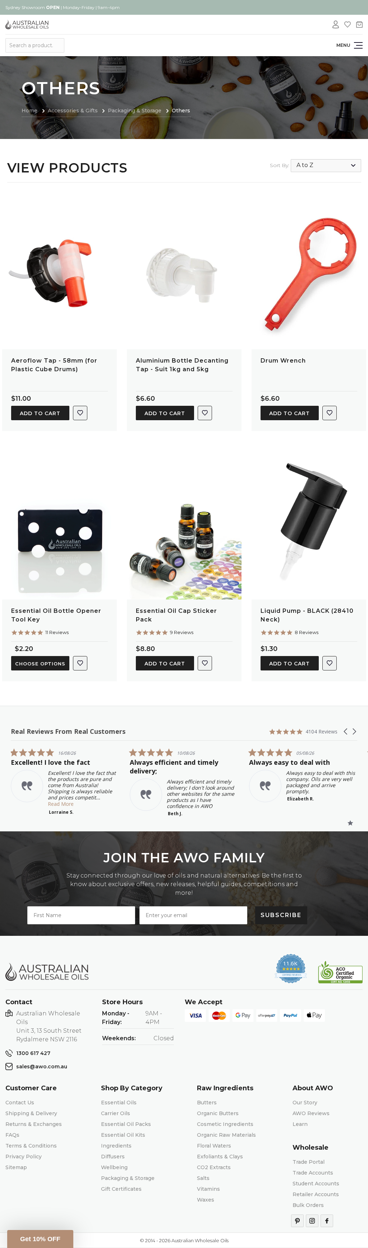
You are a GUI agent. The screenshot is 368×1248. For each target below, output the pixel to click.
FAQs (12, 1135)
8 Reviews (306, 632)
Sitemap (16, 1167)
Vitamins (208, 1189)
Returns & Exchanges (33, 1124)
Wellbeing (114, 1167)
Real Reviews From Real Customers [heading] (68, 731)
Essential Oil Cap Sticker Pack (176, 615)
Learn (300, 1124)
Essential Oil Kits (123, 1135)
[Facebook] (327, 1221)
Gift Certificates (121, 1189)
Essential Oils (119, 1102)
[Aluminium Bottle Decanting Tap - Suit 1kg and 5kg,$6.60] (184, 273)
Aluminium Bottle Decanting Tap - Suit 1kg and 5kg (182, 365)
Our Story (305, 1102)
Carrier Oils (115, 1113)
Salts (203, 1178)
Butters (207, 1102)
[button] (346, 731)
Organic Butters (218, 1113)
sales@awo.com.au (41, 1066)
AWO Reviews (311, 1113)
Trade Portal (309, 1162)
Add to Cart (40, 413)
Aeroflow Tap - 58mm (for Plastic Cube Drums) (54, 365)
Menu (343, 45)
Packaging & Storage (128, 1178)
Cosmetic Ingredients (225, 1124)
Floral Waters (214, 1145)
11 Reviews (57, 632)
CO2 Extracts (214, 1167)
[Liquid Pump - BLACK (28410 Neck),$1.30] (309, 524)
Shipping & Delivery (31, 1113)
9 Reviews (181, 632)
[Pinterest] (297, 1221)
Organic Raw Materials (226, 1135)
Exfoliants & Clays (220, 1156)
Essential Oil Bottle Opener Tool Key (56, 615)
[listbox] (326, 165)
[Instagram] (312, 1221)
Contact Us (19, 1102)
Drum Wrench (283, 360)
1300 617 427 (33, 1053)
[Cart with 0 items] (359, 24)
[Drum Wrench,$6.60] (309, 273)
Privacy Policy (23, 1156)
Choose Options (40, 663)
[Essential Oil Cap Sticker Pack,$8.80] (184, 524)
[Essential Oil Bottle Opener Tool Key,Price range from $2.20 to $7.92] (59, 524)
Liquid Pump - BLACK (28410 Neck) (307, 615)
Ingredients (116, 1145)
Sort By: (279, 165)
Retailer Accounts (316, 1194)
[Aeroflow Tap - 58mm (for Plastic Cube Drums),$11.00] (59, 273)
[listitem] (65, 781)
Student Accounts (316, 1183)
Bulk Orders (308, 1205)
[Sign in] (335, 24)
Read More (61, 803)
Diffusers (113, 1156)
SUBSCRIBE (281, 915)
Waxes (205, 1200)
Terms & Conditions (31, 1145)
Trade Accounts (313, 1173)
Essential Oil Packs (126, 1124)
